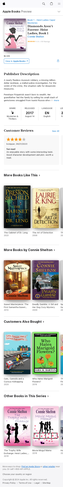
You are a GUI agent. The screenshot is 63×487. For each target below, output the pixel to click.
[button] (43, 4)
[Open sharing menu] (58, 61)
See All (55, 131)
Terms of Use (25, 483)
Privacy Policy (9, 483)
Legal (37, 483)
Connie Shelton (36, 36)
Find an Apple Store (30, 466)
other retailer (49, 466)
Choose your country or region (17, 474)
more (56, 100)
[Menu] (59, 4)
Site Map (46, 483)
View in (15, 61)
